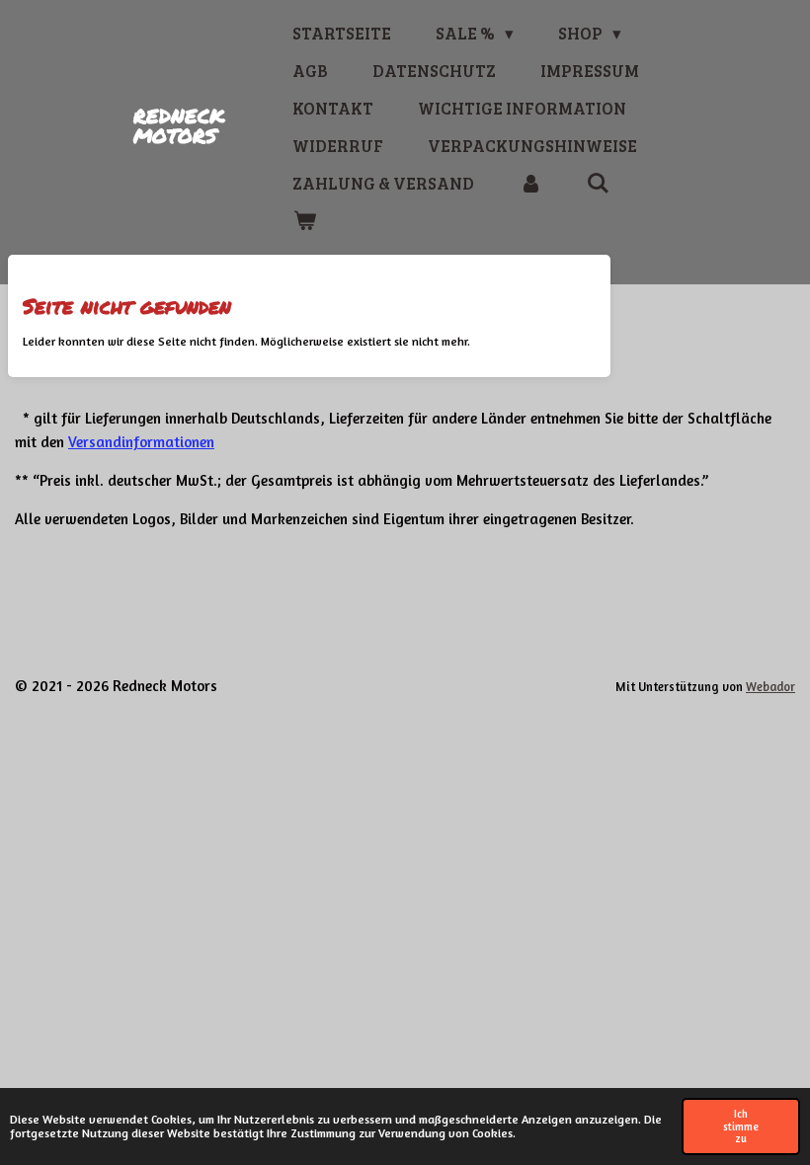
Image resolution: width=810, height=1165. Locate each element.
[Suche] (598, 183)
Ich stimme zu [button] (741, 1126)
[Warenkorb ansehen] (304, 221)
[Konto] (530, 183)
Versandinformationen (141, 441)
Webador (770, 686)
